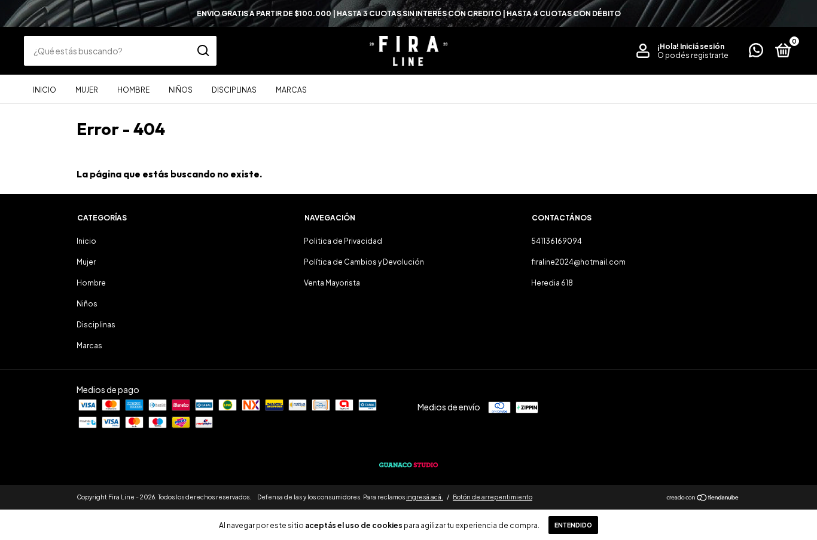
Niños (181, 89)
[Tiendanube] (703, 498)
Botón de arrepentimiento (492, 497)
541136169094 (556, 241)
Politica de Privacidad (343, 241)
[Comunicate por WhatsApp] (756, 52)
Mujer (86, 89)
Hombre (133, 89)
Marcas (291, 89)
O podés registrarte (692, 55)
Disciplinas (234, 89)
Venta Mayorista (332, 282)
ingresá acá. (424, 497)
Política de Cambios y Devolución (364, 261)
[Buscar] (202, 51)
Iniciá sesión (702, 46)
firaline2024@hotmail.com (578, 261)
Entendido (573, 525)
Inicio (44, 89)
